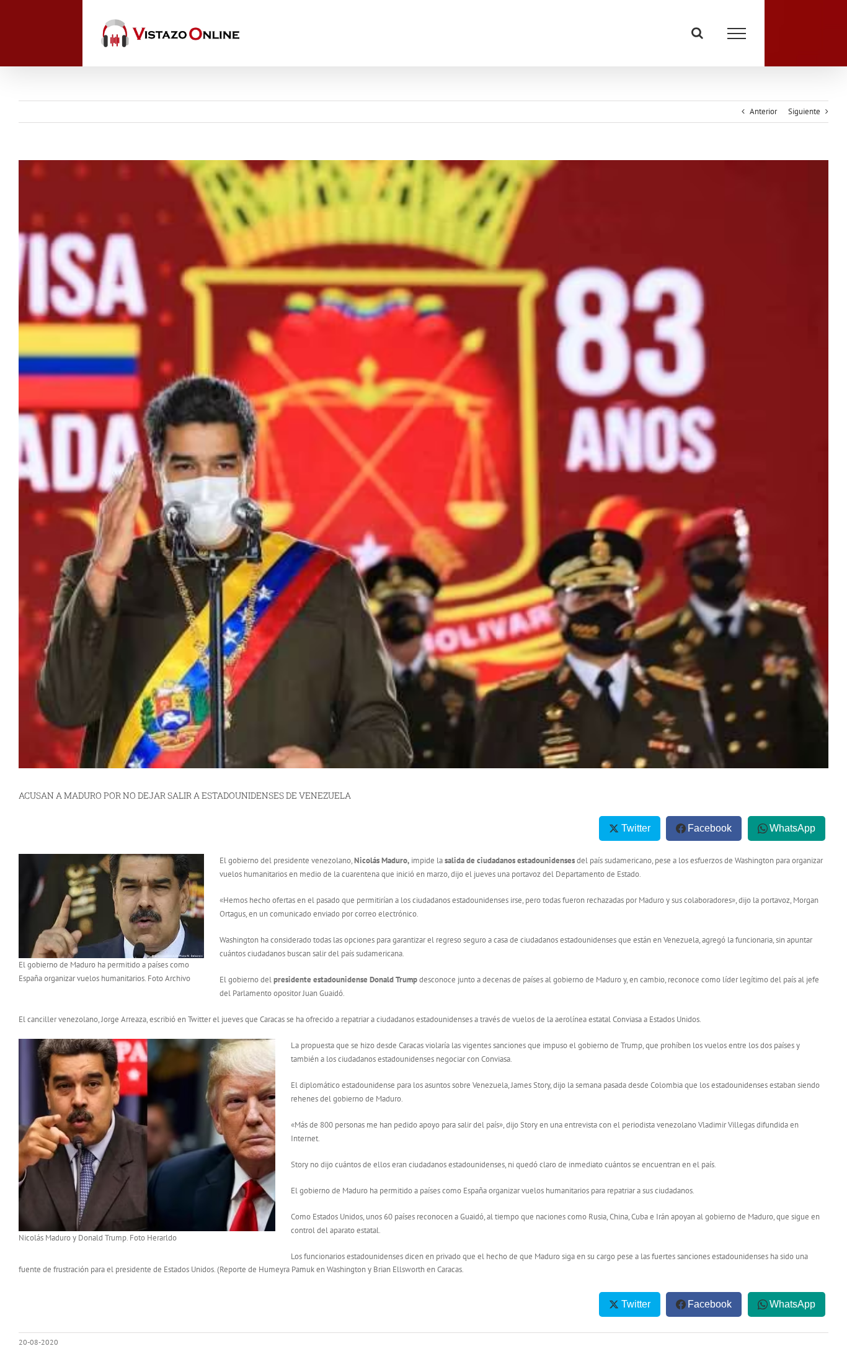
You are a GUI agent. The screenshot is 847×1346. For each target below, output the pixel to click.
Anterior (763, 111)
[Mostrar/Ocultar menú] (736, 33)
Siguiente (804, 111)
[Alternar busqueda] (697, 33)
